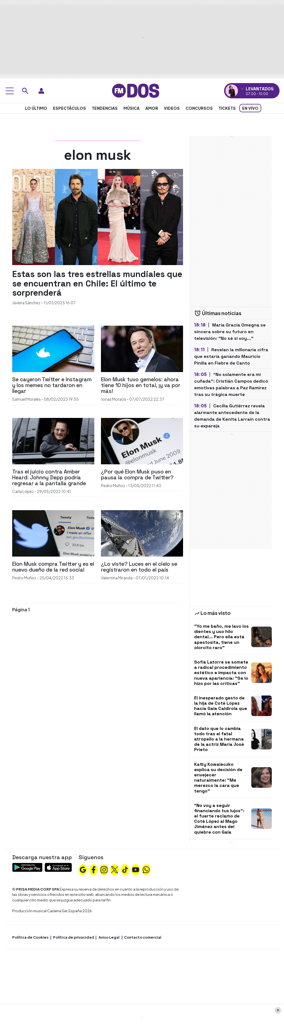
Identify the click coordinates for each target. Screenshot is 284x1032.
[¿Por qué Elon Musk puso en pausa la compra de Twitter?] (142, 440)
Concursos (199, 108)
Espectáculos (69, 108)
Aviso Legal (109, 937)
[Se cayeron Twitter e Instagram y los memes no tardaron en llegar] (53, 348)
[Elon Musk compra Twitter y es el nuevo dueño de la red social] (53, 533)
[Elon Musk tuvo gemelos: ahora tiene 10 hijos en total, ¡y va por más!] (142, 348)
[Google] (83, 869)
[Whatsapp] (146, 869)
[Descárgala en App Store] (58, 866)
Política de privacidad (73, 937)
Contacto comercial (142, 937)
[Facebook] (93, 869)
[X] (114, 869)
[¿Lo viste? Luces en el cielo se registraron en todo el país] (142, 533)
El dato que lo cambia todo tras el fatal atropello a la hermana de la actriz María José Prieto (219, 739)
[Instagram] (104, 869)
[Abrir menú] (9, 91)
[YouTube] (135, 869)
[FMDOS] (135, 90)
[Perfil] (41, 90)
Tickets (227, 108)
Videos (172, 108)
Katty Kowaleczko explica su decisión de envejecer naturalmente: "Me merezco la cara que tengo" (218, 777)
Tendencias (105, 108)
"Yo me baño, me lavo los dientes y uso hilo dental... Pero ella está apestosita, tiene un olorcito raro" (221, 636)
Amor (151, 108)
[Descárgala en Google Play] (27, 866)
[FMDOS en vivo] (231, 90)
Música (131, 108)
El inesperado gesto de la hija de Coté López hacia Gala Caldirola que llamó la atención (220, 706)
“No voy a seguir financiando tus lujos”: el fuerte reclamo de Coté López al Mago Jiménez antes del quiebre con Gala (219, 818)
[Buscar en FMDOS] (25, 90)
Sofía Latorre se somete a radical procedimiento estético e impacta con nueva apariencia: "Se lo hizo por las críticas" (221, 672)
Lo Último (36, 108)
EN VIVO (250, 108)
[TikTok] (125, 869)
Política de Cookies (30, 937)
